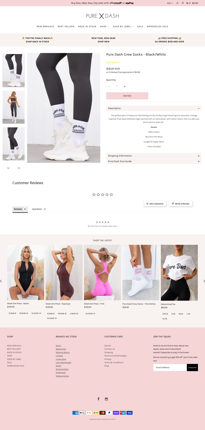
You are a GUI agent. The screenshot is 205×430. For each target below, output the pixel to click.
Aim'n (58, 345)
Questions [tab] (37, 209)
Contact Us (109, 349)
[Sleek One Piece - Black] (25, 272)
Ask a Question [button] (156, 203)
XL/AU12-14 (36, 313)
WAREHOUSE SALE (157, 26)
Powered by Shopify (109, 419)
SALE (140, 26)
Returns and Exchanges (115, 355)
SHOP (103, 26)
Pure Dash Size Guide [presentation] (119, 161)
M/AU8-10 (24, 313)
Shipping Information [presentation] (120, 155)
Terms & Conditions (113, 362)
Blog (106, 366)
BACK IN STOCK (87, 26)
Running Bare (62, 369)
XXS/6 (165, 314)
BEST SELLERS (66, 26)
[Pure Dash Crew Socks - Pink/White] (140, 272)
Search (107, 345)
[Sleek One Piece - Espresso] (64, 272)
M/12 (181, 314)
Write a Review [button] (182, 203)
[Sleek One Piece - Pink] (102, 272)
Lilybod (59, 355)
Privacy (107, 359)
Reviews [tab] (18, 209)
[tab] (153, 108)
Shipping (108, 352)
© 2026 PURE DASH (95, 419)
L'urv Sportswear (63, 362)
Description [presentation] (114, 108)
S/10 (173, 314)
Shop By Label (122, 26)
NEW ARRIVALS (45, 26)
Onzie (58, 366)
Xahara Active (62, 376)
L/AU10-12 (74, 313)
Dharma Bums (62, 352)
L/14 (188, 314)
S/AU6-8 (12, 313)
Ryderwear (61, 372)
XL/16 (164, 319)
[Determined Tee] (179, 273)
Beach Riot (61, 349)
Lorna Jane (61, 359)
